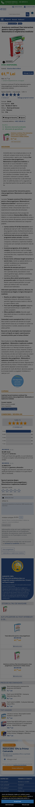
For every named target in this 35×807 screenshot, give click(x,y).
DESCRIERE (5, 147)
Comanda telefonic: (8, 121)
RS (6, 23)
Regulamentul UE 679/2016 (19, 765)
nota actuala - (16, 92)
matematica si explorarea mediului (13, 553)
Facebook (21, 785)
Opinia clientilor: (6, 92)
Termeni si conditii (23, 782)
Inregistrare (17, 7)
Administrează (9, 804)
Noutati (14, 19)
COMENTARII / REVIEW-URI (11, 414)
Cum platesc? (4, 788)
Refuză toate (25, 804)
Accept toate (17, 801)
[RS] (3, 9)
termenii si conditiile (12, 543)
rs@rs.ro (5, 595)
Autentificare (29, 7)
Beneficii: (5, 125)
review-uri (5, 98)
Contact (20, 788)
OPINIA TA (5, 501)
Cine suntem (4, 782)
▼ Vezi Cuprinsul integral (9, 409)
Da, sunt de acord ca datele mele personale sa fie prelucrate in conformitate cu (18, 764)
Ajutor (22, 117)
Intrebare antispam (8, 517)
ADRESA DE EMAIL (7, 494)
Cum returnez (4, 791)
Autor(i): (3, 68)
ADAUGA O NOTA (7, 487)
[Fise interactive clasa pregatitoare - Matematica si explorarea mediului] (17, 60)
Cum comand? (4, 785)
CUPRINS (4, 391)
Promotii (8, 19)
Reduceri (21, 19)
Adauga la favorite (10, 117)
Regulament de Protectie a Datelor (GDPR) (14, 796)
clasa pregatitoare (8, 549)
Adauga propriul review (26, 98)
